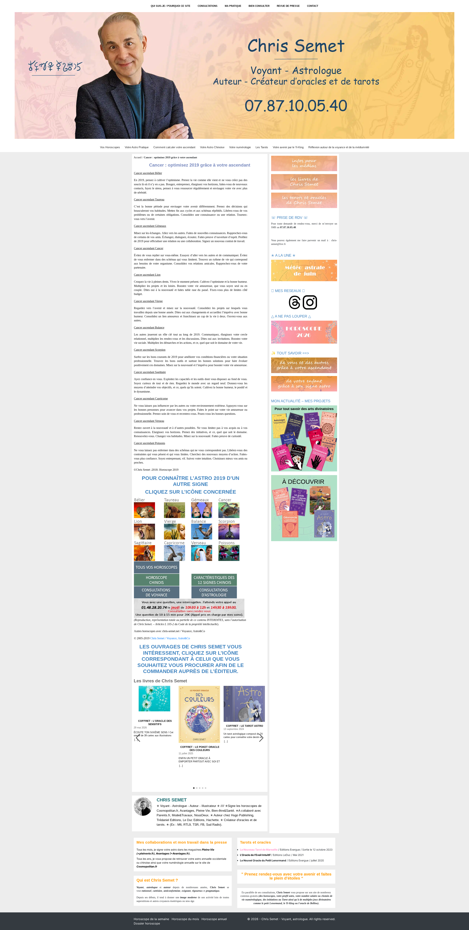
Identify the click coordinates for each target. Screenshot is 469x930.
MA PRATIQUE (233, 6)
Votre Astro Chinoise (212, 147)
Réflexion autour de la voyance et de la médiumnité (338, 147)
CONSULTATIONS (207, 6)
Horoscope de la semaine (151, 919)
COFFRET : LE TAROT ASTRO (244, 725)
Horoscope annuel (214, 919)
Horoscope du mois (185, 919)
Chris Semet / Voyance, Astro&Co (170, 638)
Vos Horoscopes (110, 147)
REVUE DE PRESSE (288, 6)
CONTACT (312, 6)
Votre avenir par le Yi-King (288, 147)
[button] (261, 738)
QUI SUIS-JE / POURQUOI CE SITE (170, 6)
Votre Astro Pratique (137, 147)
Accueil (138, 157)
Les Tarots (262, 147)
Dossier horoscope (147, 923)
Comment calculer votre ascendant (174, 147)
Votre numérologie (240, 147)
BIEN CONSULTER (259, 6)
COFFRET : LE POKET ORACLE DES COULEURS (199, 748)
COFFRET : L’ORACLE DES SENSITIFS (155, 722)
